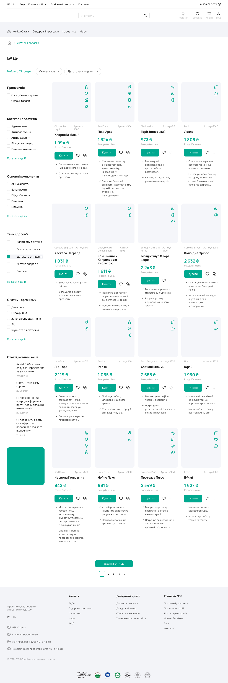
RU (14, 4)
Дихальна (17, 307)
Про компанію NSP (174, 608)
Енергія (22, 271)
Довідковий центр (61, 4)
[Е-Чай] (201, 448)
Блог (166, 623)
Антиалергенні (21, 132)
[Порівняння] (85, 155)
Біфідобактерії (20, 195)
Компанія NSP (35, 4)
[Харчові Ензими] (158, 337)
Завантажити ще (114, 564)
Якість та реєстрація (175, 613)
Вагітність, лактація (29, 242)
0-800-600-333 (208, 4)
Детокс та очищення (30, 256)
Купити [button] (63, 155)
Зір (13, 324)
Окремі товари (20, 101)
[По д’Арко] (115, 102)
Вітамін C (17, 207)
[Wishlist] (77, 155)
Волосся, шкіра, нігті (30, 249)
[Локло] (201, 102)
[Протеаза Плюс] (158, 448)
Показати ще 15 (17, 282)
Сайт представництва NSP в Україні (31, 641)
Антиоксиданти (21, 138)
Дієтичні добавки (18, 31)
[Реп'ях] (115, 337)
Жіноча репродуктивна (26, 318)
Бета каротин (19, 189)
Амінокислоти (20, 184)
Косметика (69, 31)
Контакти (83, 4)
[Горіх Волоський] (158, 102)
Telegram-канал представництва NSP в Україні (37, 648)
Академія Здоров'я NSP (25, 634)
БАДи (71, 603)
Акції (22, 4)
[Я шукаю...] (145, 16)
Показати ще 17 (16, 158)
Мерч (83, 31)
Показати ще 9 (16, 339)
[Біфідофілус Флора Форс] (158, 223)
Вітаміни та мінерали (24, 149)
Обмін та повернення (128, 613)
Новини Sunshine (173, 618)
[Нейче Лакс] (115, 448)
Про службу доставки (176, 603)
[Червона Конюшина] (71, 448)
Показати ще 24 (17, 216)
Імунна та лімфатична (25, 330)
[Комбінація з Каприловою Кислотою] (115, 223)
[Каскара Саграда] (71, 223)
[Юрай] (201, 337)
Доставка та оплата (127, 603)
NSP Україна (18, 627)
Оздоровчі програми (46, 31)
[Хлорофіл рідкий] (71, 102)
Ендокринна (19, 313)
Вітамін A (17, 201)
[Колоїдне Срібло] (201, 223)
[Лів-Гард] (71, 337)
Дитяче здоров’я (27, 264)
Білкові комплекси (23, 143)
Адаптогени (19, 126)
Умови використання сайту (131, 618)
